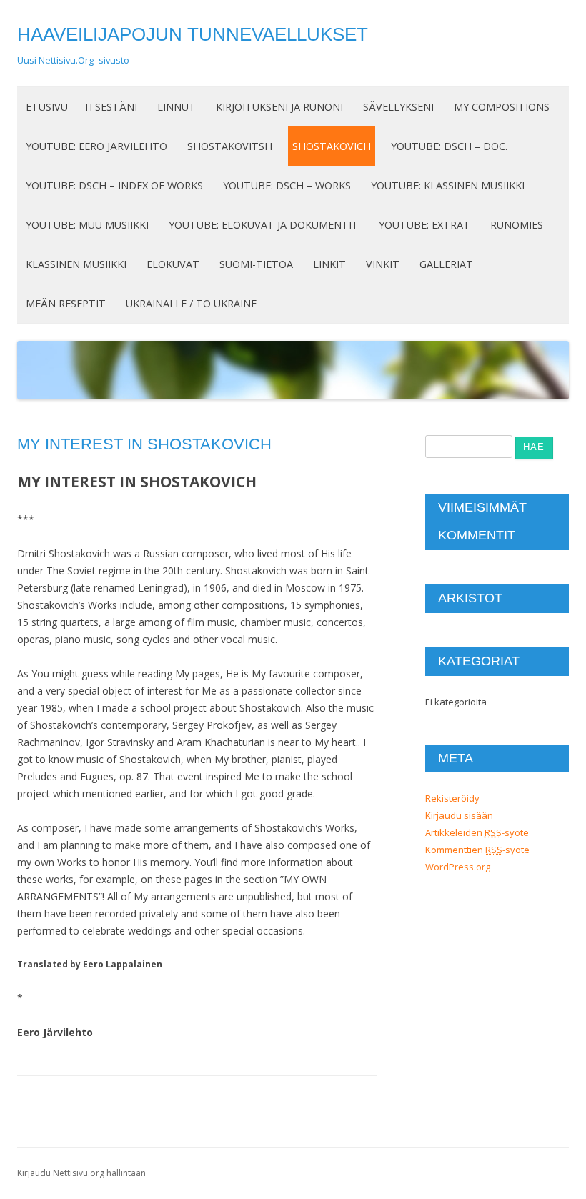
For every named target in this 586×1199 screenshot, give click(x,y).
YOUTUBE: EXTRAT (424, 225)
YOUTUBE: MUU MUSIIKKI (87, 225)
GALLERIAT (446, 264)
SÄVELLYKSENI (398, 107)
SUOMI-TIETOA (256, 264)
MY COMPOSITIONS (502, 107)
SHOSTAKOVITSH (229, 146)
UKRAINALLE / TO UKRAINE (191, 303)
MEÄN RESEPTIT (66, 303)
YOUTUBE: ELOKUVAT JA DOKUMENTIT (264, 225)
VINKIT (382, 264)
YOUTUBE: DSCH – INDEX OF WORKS (114, 185)
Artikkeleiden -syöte (477, 832)
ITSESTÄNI (111, 107)
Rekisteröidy (452, 798)
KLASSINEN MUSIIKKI (76, 264)
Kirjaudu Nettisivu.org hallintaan (81, 1173)
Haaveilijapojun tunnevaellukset (192, 34)
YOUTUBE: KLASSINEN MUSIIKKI (448, 185)
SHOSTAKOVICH (331, 146)
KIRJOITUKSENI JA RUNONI (279, 107)
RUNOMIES (516, 225)
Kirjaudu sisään (459, 815)
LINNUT (176, 107)
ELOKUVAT (172, 264)
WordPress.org (457, 866)
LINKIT (329, 264)
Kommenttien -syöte (477, 849)
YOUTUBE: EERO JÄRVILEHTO (96, 146)
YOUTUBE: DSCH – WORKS (287, 185)
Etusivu (47, 107)
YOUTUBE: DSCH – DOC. (449, 146)
